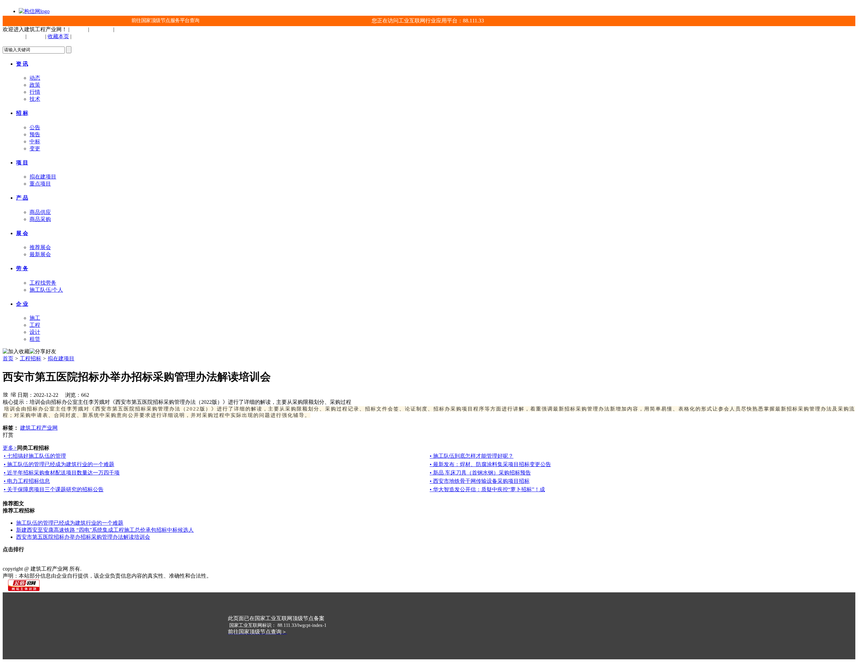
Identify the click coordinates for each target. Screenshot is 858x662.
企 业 (22, 304)
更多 (10, 448)
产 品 (22, 198)
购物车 (36, 36)
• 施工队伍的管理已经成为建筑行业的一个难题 (59, 464)
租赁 (34, 339)
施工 (34, 318)
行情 (34, 92)
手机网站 (13, 36)
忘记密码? (127, 29)
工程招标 (30, 358)
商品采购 (40, 219)
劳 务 (22, 268)
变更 (34, 148)
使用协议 (82, 562)
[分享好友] (42, 351)
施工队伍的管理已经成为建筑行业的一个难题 (69, 523)
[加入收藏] (16, 351)
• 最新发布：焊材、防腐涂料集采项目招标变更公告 (490, 464)
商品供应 (40, 212)
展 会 (22, 233)
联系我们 (83, 36)
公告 (34, 127)
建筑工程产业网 (39, 428)
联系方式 (59, 562)
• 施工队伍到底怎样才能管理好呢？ (471, 456)
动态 (34, 78)
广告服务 (173, 562)
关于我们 (36, 562)
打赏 (8, 435)
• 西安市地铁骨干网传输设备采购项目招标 (480, 481)
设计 (34, 332)
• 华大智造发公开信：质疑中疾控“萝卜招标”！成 (487, 489)
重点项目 (40, 184)
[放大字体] (5, 394)
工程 (34, 325)
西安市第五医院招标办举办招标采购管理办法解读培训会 (83, 537)
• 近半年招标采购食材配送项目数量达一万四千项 (62, 472)
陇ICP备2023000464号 (108, 569)
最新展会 (40, 254)
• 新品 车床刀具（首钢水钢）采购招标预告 (480, 472)
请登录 (79, 29)
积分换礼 (195, 562)
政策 (34, 85)
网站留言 (218, 562)
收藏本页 (58, 36)
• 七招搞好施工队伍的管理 (35, 456)
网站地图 (127, 562)
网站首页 (13, 562)
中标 (34, 141)
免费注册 (101, 29)
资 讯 (22, 64)
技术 (34, 99)
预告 (34, 134)
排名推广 (150, 562)
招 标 (22, 113)
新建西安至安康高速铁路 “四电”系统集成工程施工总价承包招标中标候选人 (105, 530)
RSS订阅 (241, 562)
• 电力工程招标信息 (27, 481)
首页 (8, 358)
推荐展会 (40, 247)
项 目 (22, 162)
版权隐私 (104, 562)
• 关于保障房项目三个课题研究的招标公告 (54, 489)
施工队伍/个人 (46, 290)
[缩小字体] (13, 394)
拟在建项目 (42, 176)
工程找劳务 (42, 283)
